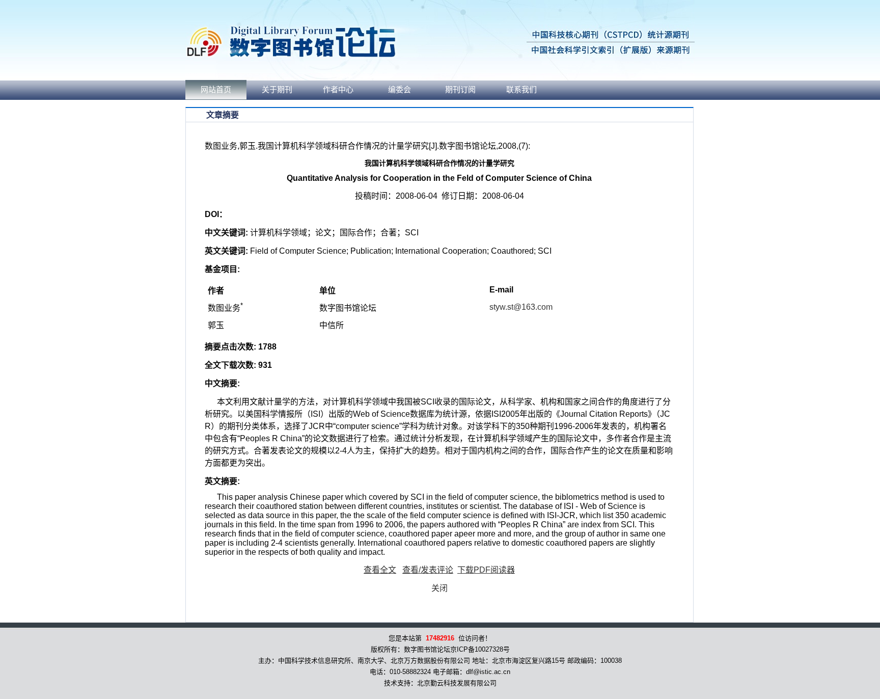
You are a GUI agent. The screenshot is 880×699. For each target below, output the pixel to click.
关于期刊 (277, 90)
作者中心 (338, 90)
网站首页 (216, 90)
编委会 (399, 90)
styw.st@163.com (521, 307)
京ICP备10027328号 (480, 649)
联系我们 (521, 90)
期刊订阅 (460, 90)
